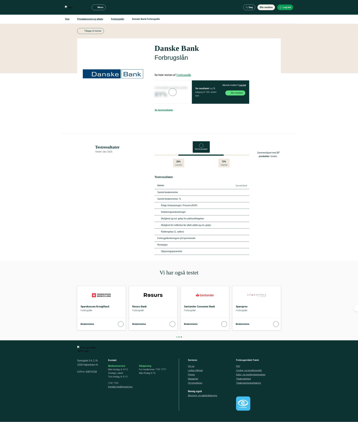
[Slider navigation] (176, 337)
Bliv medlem (266, 7)
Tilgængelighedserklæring (248, 383)
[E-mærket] (243, 403)
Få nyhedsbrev (195, 383)
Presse (191, 374)
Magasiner (193, 378)
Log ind (242, 85)
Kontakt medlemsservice (120, 386)
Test (67, 19)
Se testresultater (164, 110)
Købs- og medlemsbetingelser (250, 374)
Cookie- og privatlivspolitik (249, 370)
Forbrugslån (117, 19)
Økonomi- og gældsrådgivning (202, 395)
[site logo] (76, 7)
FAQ (238, 366)
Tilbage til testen (92, 31)
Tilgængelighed (243, 378)
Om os (191, 366)
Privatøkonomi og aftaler (90, 19)
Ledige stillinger (195, 370)
